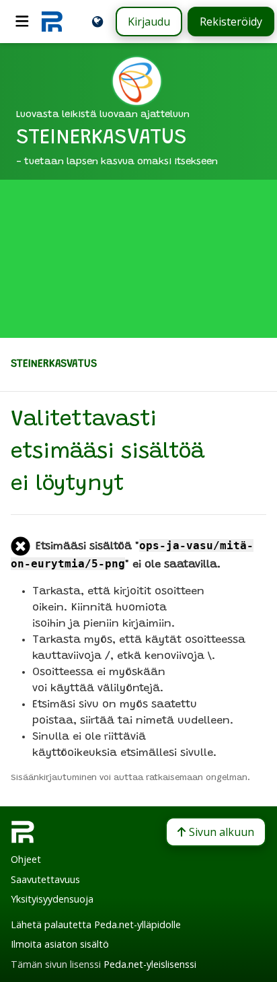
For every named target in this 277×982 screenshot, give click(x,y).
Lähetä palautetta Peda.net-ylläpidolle (96, 924)
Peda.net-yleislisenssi (150, 964)
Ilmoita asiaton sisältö (60, 944)
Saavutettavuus (45, 879)
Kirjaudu (149, 21)
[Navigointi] (22, 21)
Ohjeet (26, 859)
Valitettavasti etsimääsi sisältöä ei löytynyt (107, 452)
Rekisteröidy (231, 21)
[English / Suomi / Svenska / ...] (97, 21)
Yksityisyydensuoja (52, 898)
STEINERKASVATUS (54, 364)
